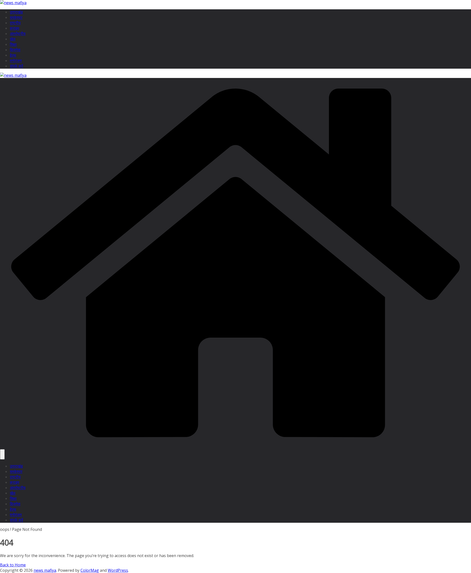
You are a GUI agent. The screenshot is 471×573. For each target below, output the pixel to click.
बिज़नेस (15, 49)
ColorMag (89, 570)
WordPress (118, 570)
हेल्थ (13, 55)
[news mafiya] (235, 446)
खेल (12, 39)
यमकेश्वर (16, 17)
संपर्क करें (16, 66)
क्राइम (14, 28)
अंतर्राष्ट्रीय (18, 33)
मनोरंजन (16, 60)
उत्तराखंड (16, 12)
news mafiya (45, 570)
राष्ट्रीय (15, 22)
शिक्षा (13, 44)
